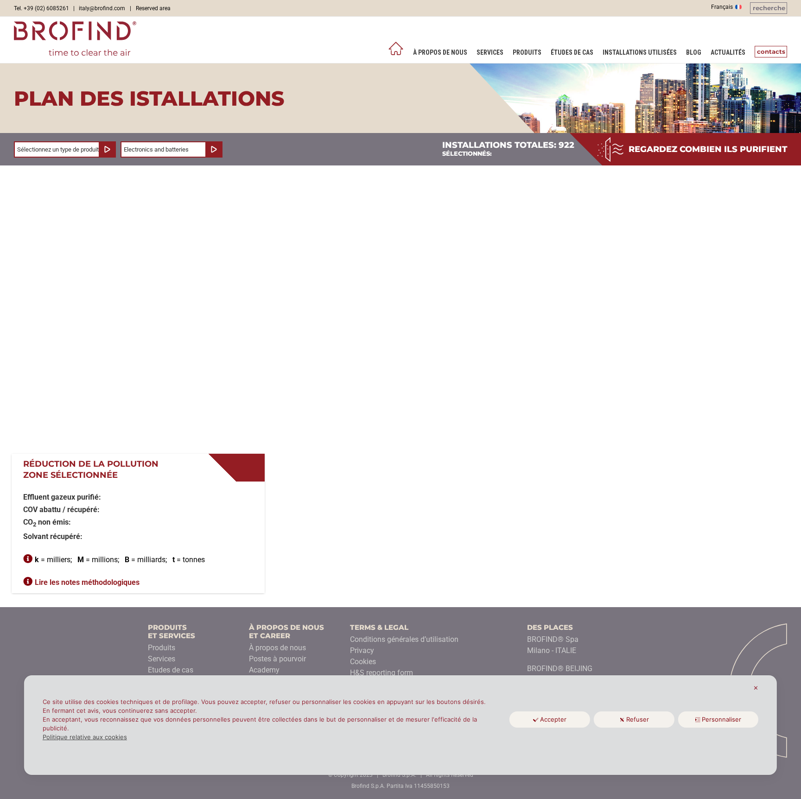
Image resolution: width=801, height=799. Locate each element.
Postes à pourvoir (277, 658)
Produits (161, 647)
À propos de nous (277, 647)
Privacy (362, 650)
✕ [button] (755, 687)
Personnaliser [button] (721, 719)
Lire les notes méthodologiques (87, 582)
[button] (768, 8)
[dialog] (400, 725)
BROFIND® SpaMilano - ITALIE (552, 645)
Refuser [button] (637, 719)
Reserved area (153, 8)
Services (161, 658)
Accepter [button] (553, 719)
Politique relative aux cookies (85, 737)
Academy (264, 670)
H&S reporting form (381, 672)
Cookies (363, 661)
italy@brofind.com (102, 8)
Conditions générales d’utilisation (404, 639)
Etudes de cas (170, 670)
